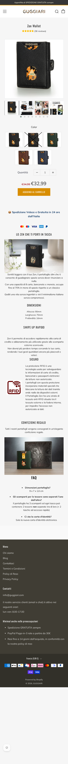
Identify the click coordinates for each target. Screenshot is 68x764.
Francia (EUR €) (32, 658)
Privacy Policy (10, 579)
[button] (21, 116)
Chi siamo (8, 552)
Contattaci (8, 563)
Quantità (23, 172)
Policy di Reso (10, 573)
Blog (5, 558)
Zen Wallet (34, 26)
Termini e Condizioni (14, 568)
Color (34, 127)
